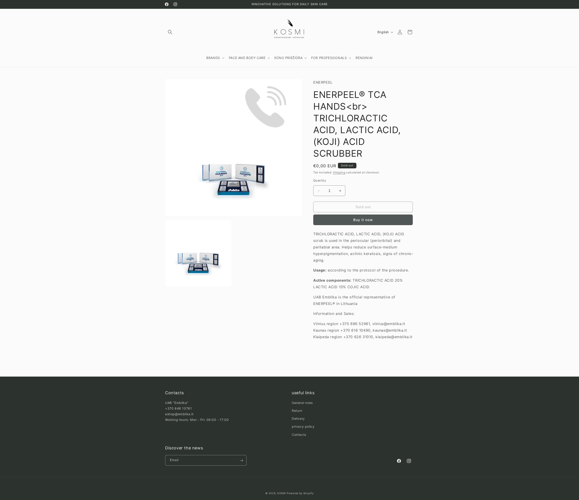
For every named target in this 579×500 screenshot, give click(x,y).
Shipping (339, 172)
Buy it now (363, 220)
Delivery (298, 419)
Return (297, 411)
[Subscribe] (241, 460)
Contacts (299, 434)
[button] (170, 32)
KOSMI (281, 493)
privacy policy (303, 427)
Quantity (319, 180)
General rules (302, 403)
